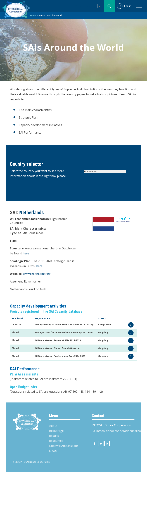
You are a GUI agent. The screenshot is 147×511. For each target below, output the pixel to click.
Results (54, 436)
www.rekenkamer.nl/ (37, 274)
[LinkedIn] (107, 443)
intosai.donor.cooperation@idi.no (118, 431)
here (26, 253)
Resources (56, 441)
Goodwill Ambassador (63, 446)
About (53, 426)
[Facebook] (94, 443)
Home (32, 15)
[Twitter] (100, 443)
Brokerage (56, 431)
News (53, 451)
